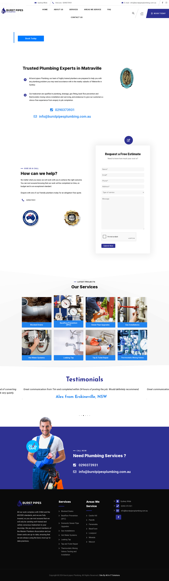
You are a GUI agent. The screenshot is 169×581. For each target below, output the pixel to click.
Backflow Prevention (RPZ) (69, 517)
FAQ (109, 9)
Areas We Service (92, 9)
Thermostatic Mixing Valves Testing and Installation (69, 551)
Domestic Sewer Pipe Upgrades (70, 525)
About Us (58, 9)
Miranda (92, 537)
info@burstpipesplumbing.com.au (140, 3)
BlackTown (93, 529)
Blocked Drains (67, 511)
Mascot (92, 542)
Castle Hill (93, 516)
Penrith (92, 520)
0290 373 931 (126, 506)
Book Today (30, 38)
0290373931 (63, 3)
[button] (79, 415)
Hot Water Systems (69, 535)
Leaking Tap (66, 539)
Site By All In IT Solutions (109, 575)
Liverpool (92, 533)
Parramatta (93, 524)
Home (45, 9)
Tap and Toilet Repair (69, 544)
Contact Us (77, 17)
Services (73, 9)
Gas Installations (68, 531)
